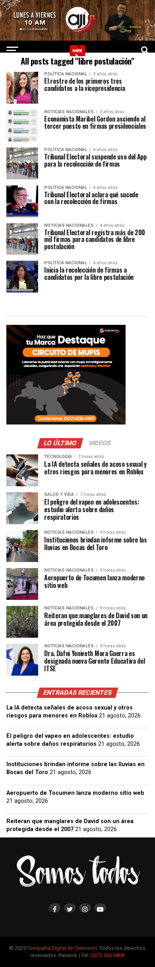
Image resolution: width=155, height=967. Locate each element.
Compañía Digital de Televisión (62, 948)
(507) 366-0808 (107, 955)
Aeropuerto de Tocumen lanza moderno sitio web (75, 793)
